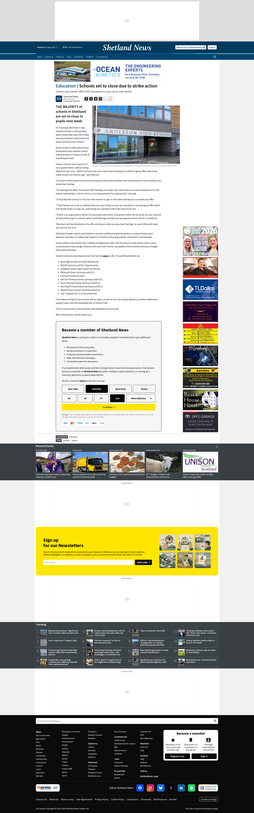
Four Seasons (120, 731)
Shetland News (70, 96)
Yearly (144, 388)
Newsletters (145, 765)
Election (39, 776)
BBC (116, 747)
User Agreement (84, 799)
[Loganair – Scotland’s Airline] (200, 267)
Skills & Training (121, 765)
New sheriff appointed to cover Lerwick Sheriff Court (154, 651)
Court (38, 769)
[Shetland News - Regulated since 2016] (48, 788)
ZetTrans (118, 753)
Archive (144, 755)
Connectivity (41, 759)
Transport (92, 731)
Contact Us (41, 799)
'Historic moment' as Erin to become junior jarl (107, 641)
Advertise (54, 799)
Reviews (92, 750)
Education (66, 86)
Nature (65, 758)
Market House (120, 750)
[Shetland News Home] (127, 52)
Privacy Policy (102, 799)
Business (40, 749)
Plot (142, 735)
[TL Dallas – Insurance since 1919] (200, 289)
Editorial (91, 757)
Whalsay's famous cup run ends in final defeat (200, 651)
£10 (117, 398)
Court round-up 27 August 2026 (62, 640)
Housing (65, 752)
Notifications (160, 799)
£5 (85, 398)
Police (64, 762)
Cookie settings (209, 799)
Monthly (96, 388)
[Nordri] (200, 355)
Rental (117, 778)
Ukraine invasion (95, 735)
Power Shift (67, 768)
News (38, 731)
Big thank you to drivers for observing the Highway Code (153, 660)
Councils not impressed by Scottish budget (127, 475)
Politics (65, 765)
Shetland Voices (95, 772)
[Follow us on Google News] (208, 788)
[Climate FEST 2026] (200, 227)
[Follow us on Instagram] (150, 788)
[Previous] (213, 446)
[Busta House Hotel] (200, 400)
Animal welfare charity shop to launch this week (200, 641)
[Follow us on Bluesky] (160, 788)
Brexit (38, 745)
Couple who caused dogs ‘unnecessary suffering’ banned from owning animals (62, 662)
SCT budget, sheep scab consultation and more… (159, 475)
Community (41, 755)
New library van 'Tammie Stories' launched (201, 660)
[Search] (215, 57)
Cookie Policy (117, 799)
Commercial (120, 736)
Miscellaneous (146, 738)
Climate (39, 752)
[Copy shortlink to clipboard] (100, 99)
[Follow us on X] (171, 788)
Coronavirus (41, 762)
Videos (143, 770)
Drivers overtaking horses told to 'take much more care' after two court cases (109, 632)
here (89, 314)
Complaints (132, 799)
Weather (92, 738)
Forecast (144, 747)
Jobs (116, 758)
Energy (65, 735)
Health (65, 745)
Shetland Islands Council (124, 743)
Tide (142, 750)
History (65, 748)
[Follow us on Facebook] (140, 788)
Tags (142, 759)
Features (92, 762)
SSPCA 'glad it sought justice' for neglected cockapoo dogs (108, 660)
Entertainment (68, 738)
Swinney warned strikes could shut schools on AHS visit (53, 475)
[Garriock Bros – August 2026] (200, 333)
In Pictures (92, 765)
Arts (38, 742)
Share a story (67, 799)
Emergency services (71, 731)
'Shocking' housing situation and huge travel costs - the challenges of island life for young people (107, 653)
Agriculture (41, 738)
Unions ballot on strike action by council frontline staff (89, 475)
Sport (64, 775)
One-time (73, 388)
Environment (67, 741)
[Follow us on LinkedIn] (181, 788)
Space (65, 772)
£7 (101, 398)
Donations (146, 799)
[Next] (216, 446)
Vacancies (118, 762)
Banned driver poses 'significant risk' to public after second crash (63, 631)
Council (39, 765)
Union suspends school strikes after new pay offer (198, 475)
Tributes (91, 769)
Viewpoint (92, 753)
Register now (177, 756)
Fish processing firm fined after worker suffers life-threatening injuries (62, 652)
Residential (119, 774)
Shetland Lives (94, 776)
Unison (74, 440)
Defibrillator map (149, 776)
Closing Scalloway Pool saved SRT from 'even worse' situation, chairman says (201, 632)
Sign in (212, 47)
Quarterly (120, 388)
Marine (65, 755)
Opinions (92, 743)
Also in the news (43, 735)
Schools (66, 440)
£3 (69, 398)
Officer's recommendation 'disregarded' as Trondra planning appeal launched (152, 642)
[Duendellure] (200, 311)
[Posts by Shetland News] (59, 99)
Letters (91, 747)
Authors (143, 762)
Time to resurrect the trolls (152, 630)
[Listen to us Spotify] (191, 788)
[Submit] (214, 721)
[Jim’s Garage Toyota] (200, 422)
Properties (119, 770)
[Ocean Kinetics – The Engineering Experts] (108, 71)
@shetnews (69, 98)
